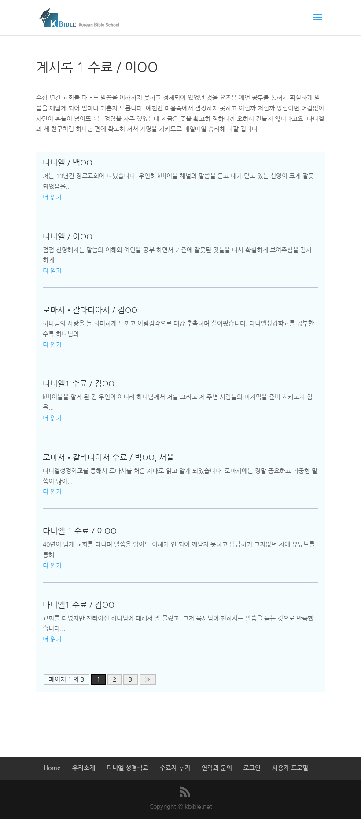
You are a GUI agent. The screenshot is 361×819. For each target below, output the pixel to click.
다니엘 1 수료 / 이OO (80, 531)
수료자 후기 (175, 768)
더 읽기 (52, 197)
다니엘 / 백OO (67, 163)
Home (52, 768)
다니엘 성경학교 (127, 768)
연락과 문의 (217, 768)
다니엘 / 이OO (67, 237)
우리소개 (83, 768)
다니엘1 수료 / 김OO (78, 384)
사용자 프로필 (290, 768)
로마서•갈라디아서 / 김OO (90, 310)
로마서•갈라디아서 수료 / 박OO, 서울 (108, 458)
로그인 (252, 768)
